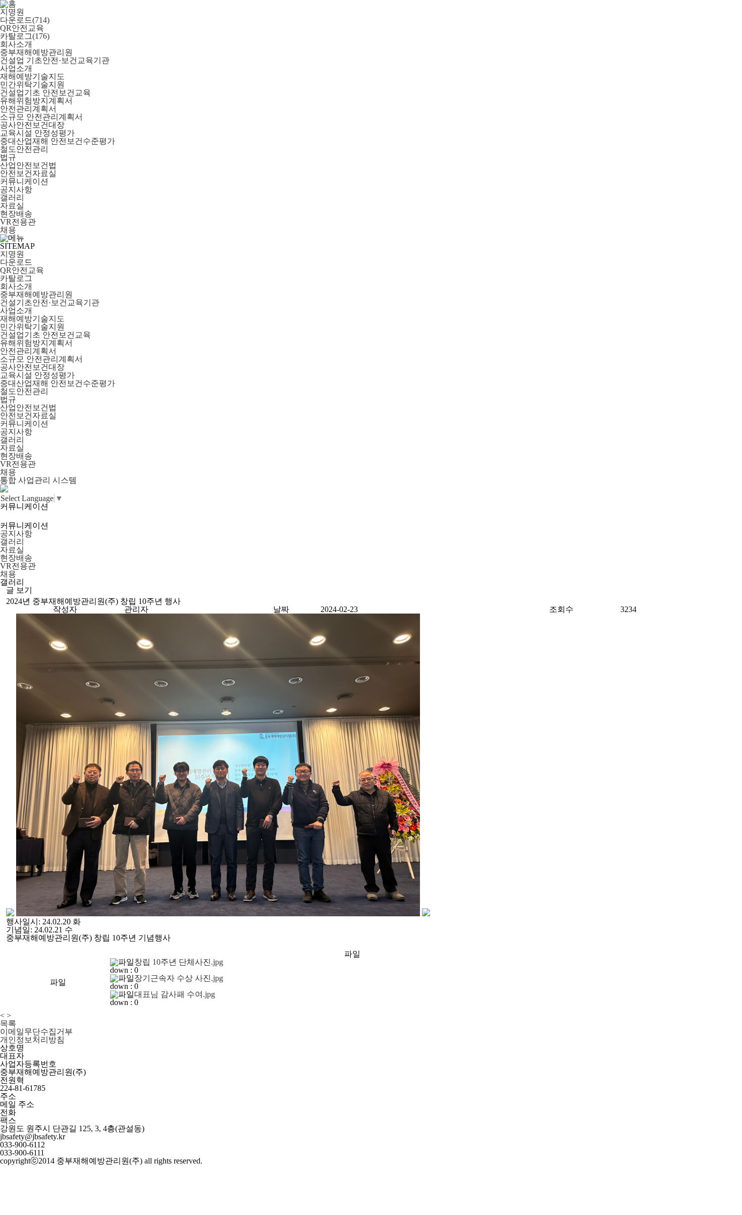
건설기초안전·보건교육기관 (49, 302)
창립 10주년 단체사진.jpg (178, 962)
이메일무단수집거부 (36, 1031)
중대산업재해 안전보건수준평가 (57, 141)
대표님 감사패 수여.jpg (174, 994)
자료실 (12, 205)
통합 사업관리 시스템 (38, 480)
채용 (8, 230)
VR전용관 (18, 221)
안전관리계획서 (28, 108)
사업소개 (16, 68)
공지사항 (16, 189)
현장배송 (16, 213)
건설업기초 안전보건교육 (45, 92)
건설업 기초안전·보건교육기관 (55, 60)
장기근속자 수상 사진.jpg (178, 978)
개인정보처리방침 (32, 1039)
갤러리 (12, 197)
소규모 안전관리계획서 (41, 117)
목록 (8, 1023)
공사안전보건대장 (32, 125)
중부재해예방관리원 (36, 52)
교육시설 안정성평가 (37, 133)
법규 (8, 157)
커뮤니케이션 (24, 181)
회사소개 (16, 44)
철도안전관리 (24, 149)
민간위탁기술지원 (32, 84)
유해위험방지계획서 (36, 100)
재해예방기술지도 (32, 76)
